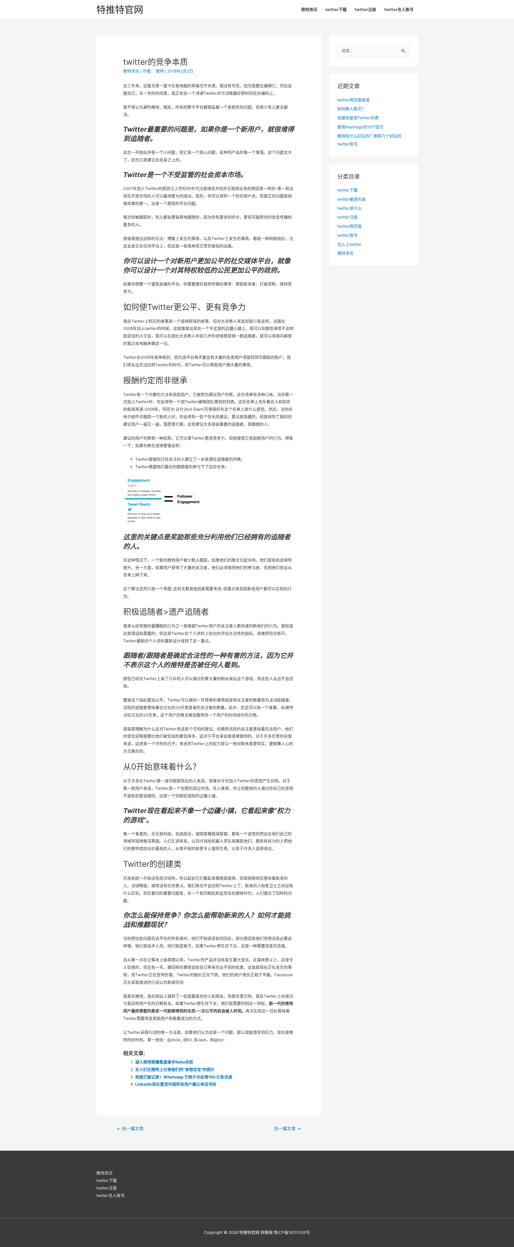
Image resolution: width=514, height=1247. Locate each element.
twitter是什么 (349, 208)
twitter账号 (347, 235)
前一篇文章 (130, 1128)
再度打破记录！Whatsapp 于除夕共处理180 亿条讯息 (183, 1077)
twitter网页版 (349, 226)
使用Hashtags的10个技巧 (360, 126)
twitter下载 (336, 9)
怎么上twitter (349, 244)
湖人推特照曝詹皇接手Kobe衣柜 (164, 1062)
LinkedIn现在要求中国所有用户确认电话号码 (175, 1084)
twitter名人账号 (399, 9)
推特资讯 (309, 9)
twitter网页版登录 (353, 99)
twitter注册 (365, 9)
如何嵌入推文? (350, 108)
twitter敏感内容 (351, 199)
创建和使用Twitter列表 (358, 117)
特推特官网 (119, 9)
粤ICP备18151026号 (292, 1232)
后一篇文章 (287, 1128)
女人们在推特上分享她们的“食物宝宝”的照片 (175, 1069)
